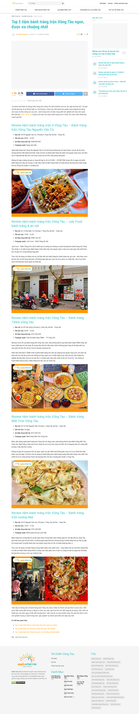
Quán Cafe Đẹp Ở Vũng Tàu (115, 697)
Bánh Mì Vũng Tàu (21, 637)
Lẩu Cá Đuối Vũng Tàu (98, 690)
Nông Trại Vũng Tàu (113, 693)
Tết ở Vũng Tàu (115, 704)
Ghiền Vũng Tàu (21, 10)
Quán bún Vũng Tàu (98, 697)
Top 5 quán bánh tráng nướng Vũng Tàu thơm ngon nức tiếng (36, 625)
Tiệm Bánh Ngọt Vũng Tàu (100, 704)
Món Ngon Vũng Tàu (42, 10)
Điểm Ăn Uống (38, 16)
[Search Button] (63, 3)
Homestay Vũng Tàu (98, 683)
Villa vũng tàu (96, 707)
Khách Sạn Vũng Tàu (110, 686)
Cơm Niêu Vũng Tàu (98, 679)
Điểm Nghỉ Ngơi (68, 689)
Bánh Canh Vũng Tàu (98, 662)
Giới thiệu (103, 3)
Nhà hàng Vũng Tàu (98, 693)
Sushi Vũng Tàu (111, 700)
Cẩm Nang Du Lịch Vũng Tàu (90, 10)
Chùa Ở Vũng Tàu (97, 669)
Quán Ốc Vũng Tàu (97, 700)
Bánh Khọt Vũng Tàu (113, 662)
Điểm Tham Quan (69, 693)
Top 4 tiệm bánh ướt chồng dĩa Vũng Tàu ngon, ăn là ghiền (35, 629)
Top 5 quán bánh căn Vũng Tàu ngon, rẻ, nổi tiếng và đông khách (37, 632)
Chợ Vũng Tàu (109, 669)
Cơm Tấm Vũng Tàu (113, 679)
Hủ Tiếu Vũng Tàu (112, 683)
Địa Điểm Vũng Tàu (64, 10)
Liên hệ (110, 3)
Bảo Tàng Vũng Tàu (112, 665)
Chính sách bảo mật (121, 3)
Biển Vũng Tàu (96, 658)
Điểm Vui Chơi (68, 697)
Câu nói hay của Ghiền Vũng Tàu (102, 676)
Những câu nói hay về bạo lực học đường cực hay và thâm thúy (105, 52)
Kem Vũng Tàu (96, 686)
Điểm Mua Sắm (68, 685)
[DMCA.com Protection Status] (18, 682)
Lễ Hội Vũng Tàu (113, 690)
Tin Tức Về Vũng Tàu (116, 10)
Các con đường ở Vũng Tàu (100, 672)
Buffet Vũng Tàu (108, 658)
